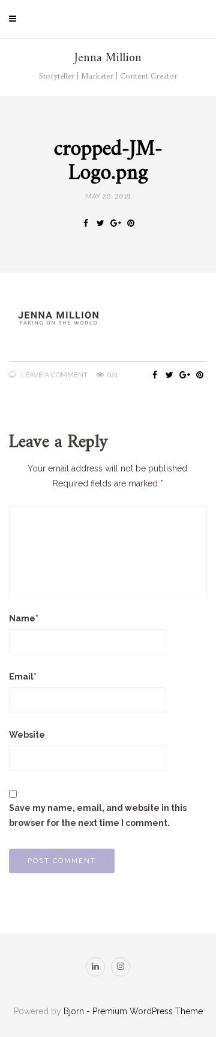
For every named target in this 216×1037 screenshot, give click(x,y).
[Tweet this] (100, 223)
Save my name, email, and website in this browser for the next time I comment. (98, 815)
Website (27, 735)
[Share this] (85, 223)
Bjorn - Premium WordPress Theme (133, 1011)
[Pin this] (130, 223)
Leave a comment (53, 375)
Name (23, 618)
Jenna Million (108, 58)
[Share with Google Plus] (115, 223)
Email (23, 676)
